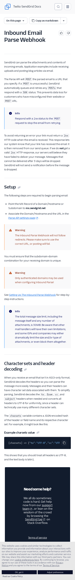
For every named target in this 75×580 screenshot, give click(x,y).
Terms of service (37, 537)
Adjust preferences (55, 572)
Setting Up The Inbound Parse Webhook (32, 294)
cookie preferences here (27, 559)
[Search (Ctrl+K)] (58, 6)
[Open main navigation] (68, 6)
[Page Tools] (64, 20)
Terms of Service (51, 565)
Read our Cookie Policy (13, 576)
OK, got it (19, 572)
